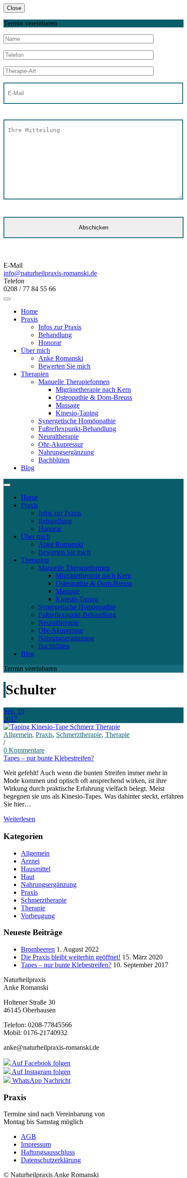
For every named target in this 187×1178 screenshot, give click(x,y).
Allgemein (17, 734)
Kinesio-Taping (77, 413)
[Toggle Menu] (6, 299)
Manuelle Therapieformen (74, 381)
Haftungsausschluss (48, 1152)
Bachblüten (54, 460)
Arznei (30, 861)
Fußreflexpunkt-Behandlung (77, 428)
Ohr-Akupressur (60, 444)
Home (29, 311)
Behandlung (55, 334)
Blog (27, 467)
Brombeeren (38, 949)
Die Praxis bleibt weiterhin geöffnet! (70, 957)
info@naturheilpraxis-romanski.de (50, 273)
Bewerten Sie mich (64, 366)
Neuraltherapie (58, 436)
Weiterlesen (19, 819)
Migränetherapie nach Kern (93, 389)
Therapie (117, 734)
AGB (28, 1136)
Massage (68, 405)
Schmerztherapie (79, 734)
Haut (27, 876)
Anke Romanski (60, 358)
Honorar (49, 342)
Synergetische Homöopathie (77, 421)
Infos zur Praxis (59, 327)
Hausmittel (35, 869)
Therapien (35, 374)
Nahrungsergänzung (66, 452)
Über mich (35, 350)
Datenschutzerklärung (51, 1160)
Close (14, 8)
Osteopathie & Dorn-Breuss (94, 397)
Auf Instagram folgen (40, 1071)
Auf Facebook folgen (40, 1063)
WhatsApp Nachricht (40, 1080)
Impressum (36, 1144)
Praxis (29, 319)
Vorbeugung (38, 915)
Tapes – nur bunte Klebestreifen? (48, 758)
